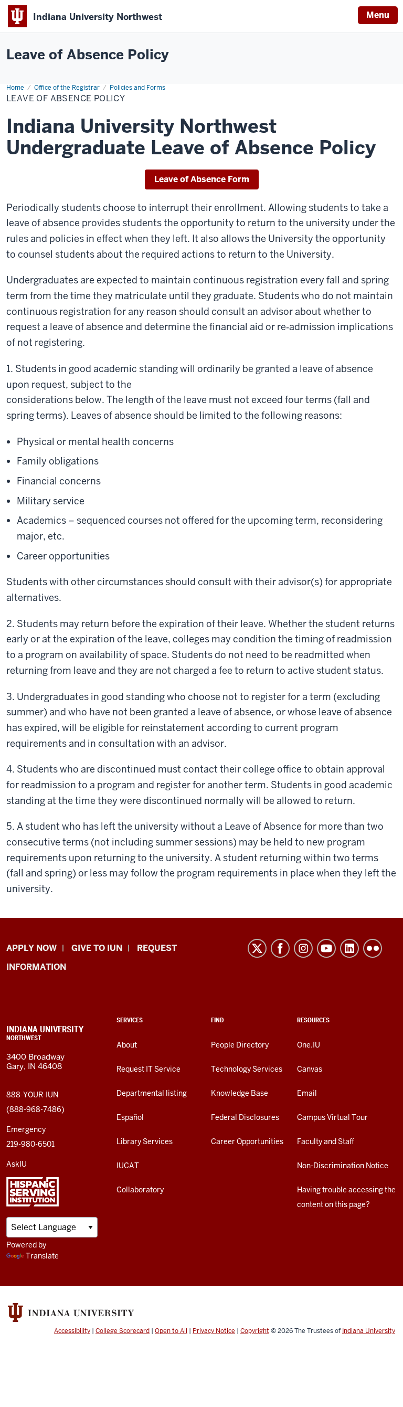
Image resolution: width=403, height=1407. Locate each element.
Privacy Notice (214, 1331)
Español (130, 1117)
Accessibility (72, 1331)
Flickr (372, 948)
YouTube (326, 948)
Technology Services (246, 1069)
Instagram (303, 948)
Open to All (171, 1331)
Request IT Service (148, 1069)
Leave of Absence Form (201, 179)
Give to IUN (96, 948)
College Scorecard (123, 1331)
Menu (377, 14)
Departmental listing (151, 1093)
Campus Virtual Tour (332, 1117)
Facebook (280, 948)
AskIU (16, 1164)
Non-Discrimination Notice (342, 1165)
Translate (42, 1256)
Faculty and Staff (325, 1141)
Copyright (254, 1331)
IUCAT (127, 1165)
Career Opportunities (247, 1141)
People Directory (240, 1045)
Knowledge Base (239, 1093)
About (126, 1045)
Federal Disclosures (245, 1117)
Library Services (144, 1141)
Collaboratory (140, 1189)
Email (307, 1093)
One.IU (308, 1045)
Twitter (257, 948)
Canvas (309, 1069)
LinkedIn (349, 948)
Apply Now (31, 948)
